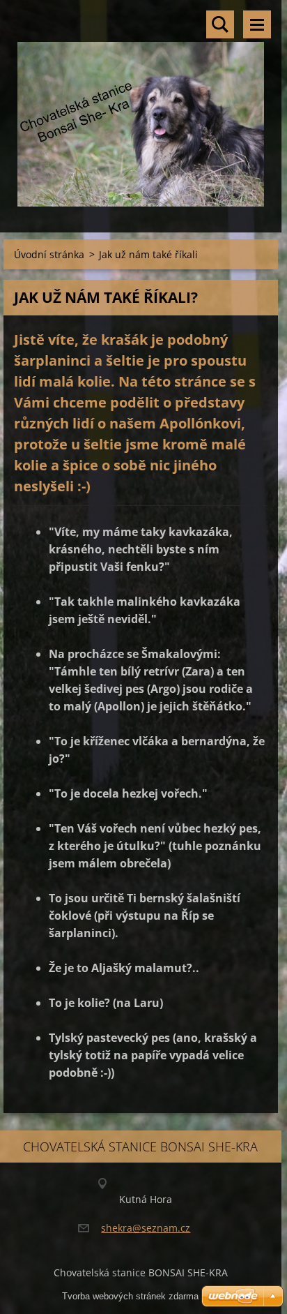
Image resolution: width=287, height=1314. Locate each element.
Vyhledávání (220, 24)
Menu (257, 24)
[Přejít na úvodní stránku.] (140, 107)
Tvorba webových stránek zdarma (130, 1296)
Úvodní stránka (49, 254)
